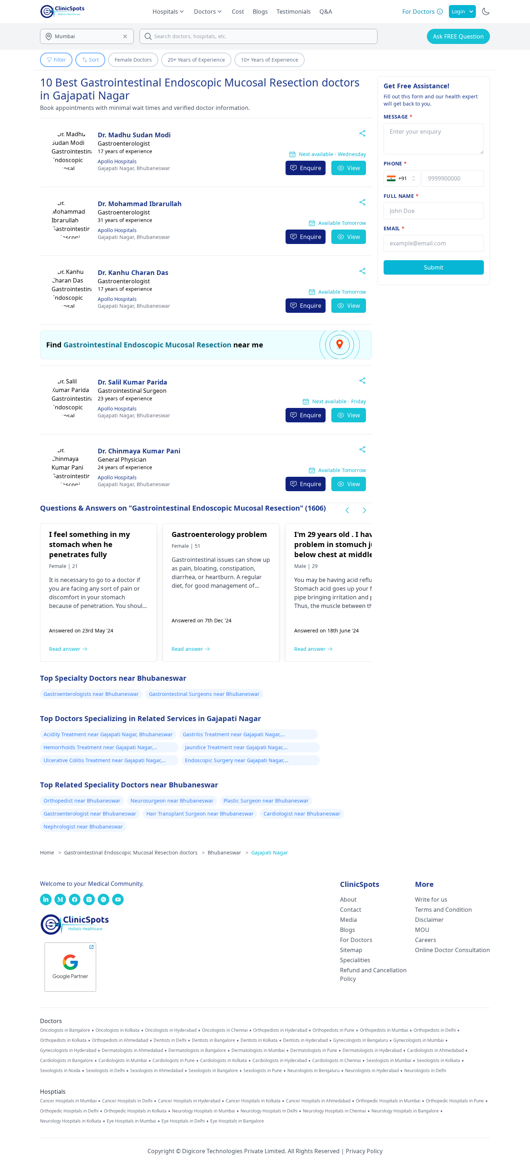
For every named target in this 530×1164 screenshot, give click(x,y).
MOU (422, 930)
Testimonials (294, 11)
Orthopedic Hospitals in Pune (455, 1101)
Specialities (355, 960)
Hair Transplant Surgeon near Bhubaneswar (199, 813)
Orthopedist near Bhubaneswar (82, 800)
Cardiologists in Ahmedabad (435, 1050)
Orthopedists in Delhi (435, 1030)
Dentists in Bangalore (213, 1040)
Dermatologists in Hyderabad (372, 1050)
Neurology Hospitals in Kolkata (70, 1121)
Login (458, 11)
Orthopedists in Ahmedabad (120, 1040)
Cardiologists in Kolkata (223, 1060)
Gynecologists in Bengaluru (360, 1040)
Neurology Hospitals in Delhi (268, 1111)
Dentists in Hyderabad (305, 1040)
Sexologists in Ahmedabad (156, 1071)
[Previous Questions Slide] (347, 510)
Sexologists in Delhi (105, 1071)
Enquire (310, 168)
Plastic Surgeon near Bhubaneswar (266, 800)
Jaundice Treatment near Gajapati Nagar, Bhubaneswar (234, 748)
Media (348, 920)
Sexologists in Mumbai (388, 1060)
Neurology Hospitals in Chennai (334, 1111)
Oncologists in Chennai (225, 1030)
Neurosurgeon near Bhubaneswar (172, 800)
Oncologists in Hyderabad (170, 1030)
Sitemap (351, 950)
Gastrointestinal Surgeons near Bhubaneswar (204, 693)
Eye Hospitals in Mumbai (131, 1121)
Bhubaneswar (134, 168)
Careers (425, 940)
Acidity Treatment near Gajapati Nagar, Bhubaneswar (108, 734)
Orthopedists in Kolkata (63, 1040)
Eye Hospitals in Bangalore (237, 1121)
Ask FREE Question (458, 36)
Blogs (260, 11)
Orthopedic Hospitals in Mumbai (388, 1101)
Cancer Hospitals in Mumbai (68, 1101)
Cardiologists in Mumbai (122, 1060)
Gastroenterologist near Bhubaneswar (90, 813)
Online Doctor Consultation (452, 950)
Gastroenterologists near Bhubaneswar (91, 693)
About (348, 899)
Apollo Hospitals (117, 161)
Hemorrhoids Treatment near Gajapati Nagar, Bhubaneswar (98, 748)
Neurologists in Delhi (425, 1071)
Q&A (325, 11)
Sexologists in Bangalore (213, 1071)
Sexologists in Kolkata (438, 1060)
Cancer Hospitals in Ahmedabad (318, 1101)
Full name (401, 195)
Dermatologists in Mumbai (258, 1050)
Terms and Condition (443, 910)
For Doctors (356, 940)
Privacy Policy (364, 1151)
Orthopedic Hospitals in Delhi (69, 1111)
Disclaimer (429, 920)
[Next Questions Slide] (364, 510)
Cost (238, 11)
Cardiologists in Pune (174, 1060)
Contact (350, 910)
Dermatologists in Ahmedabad (132, 1050)
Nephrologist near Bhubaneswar (83, 826)
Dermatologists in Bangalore (197, 1050)
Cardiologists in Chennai (336, 1060)
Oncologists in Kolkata (118, 1030)
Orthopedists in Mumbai (384, 1030)
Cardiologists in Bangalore (66, 1060)
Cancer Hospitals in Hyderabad (189, 1101)
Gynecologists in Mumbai (418, 1040)
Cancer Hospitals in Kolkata (253, 1101)
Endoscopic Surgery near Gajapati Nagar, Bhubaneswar (234, 761)
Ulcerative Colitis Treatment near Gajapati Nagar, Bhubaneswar (103, 761)
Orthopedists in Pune (333, 1030)
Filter (60, 59)
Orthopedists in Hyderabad (280, 1030)
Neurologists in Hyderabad (372, 1071)
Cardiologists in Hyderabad (279, 1060)
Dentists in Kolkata (259, 1040)
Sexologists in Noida (60, 1071)
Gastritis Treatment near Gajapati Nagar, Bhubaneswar (232, 735)
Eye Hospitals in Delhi (183, 1121)
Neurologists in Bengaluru (313, 1071)
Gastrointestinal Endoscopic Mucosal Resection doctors (134, 852)
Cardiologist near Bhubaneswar (302, 813)
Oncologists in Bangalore (65, 1030)
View (353, 168)
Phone (395, 163)
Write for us (431, 899)
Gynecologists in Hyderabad (68, 1050)
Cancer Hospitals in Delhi (127, 1101)
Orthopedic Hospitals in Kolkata (135, 1111)
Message (398, 116)
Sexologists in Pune (262, 1071)
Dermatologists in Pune (313, 1050)
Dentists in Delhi (170, 1040)
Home (50, 852)
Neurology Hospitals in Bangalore (405, 1111)
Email (394, 228)
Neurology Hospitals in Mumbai (203, 1111)
